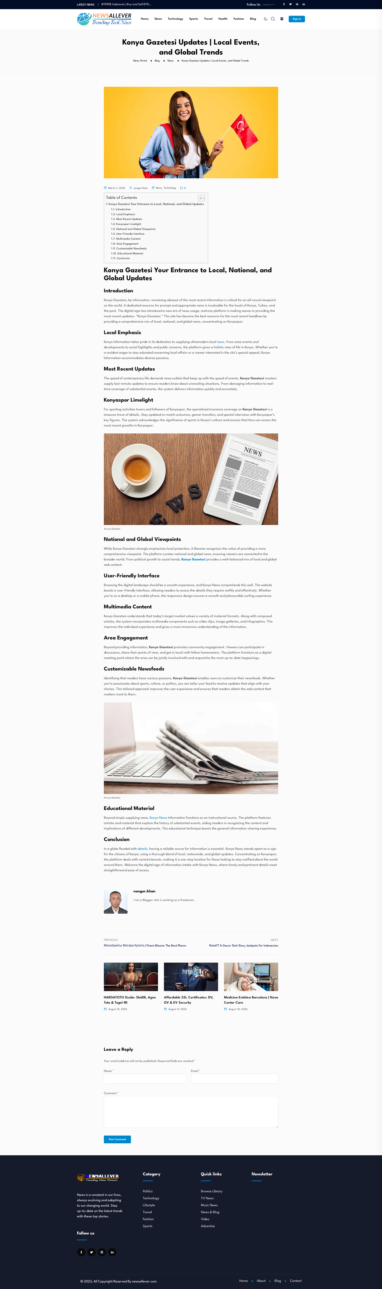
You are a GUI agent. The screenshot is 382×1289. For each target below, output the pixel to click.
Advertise (208, 1226)
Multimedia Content (128, 239)
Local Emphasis (125, 214)
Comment (111, 1093)
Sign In (297, 19)
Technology (175, 19)
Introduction (123, 209)
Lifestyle (149, 1205)
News (158, 19)
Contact (296, 1281)
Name (109, 1071)
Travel (208, 19)
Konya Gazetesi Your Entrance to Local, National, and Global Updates (156, 204)
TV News (207, 1198)
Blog (253, 19)
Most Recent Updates (129, 219)
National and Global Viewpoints (136, 229)
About (261, 1281)
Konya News (158, 818)
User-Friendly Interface (130, 234)
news (220, 342)
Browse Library (211, 1191)
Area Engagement (127, 244)
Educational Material (130, 253)
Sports (193, 19)
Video (205, 1219)
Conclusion (123, 258)
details (142, 849)
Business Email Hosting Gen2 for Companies (130, 2)
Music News (209, 1205)
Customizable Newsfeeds (131, 248)
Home (145, 19)
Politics (148, 1191)
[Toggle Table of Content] (199, 198)
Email (195, 1071)
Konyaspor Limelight (128, 224)
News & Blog (210, 1212)
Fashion (239, 19)
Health (223, 19)
